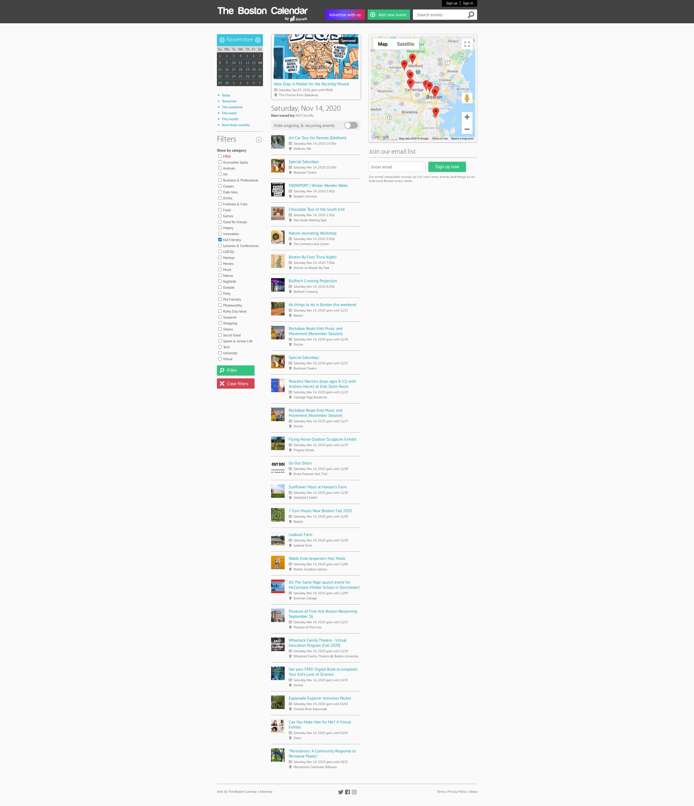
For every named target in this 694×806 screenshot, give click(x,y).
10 (234, 62)
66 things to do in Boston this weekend (322, 304)
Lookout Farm (300, 534)
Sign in (468, 3)
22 (220, 76)
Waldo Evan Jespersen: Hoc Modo (317, 558)
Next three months (236, 125)
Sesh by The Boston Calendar (237, 791)
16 (227, 69)
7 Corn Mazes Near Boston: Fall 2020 (320, 510)
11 (240, 62)
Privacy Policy (457, 791)
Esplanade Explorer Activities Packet (320, 698)
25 (240, 76)
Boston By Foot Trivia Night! (313, 256)
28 (260, 76)
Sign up (451, 3)
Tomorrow (229, 101)
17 (234, 69)
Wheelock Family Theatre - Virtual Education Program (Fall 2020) (317, 643)
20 (254, 69)
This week (229, 113)
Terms (441, 791)
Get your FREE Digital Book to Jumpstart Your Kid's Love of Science (323, 672)
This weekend (232, 107)
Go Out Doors (300, 463)
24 (234, 76)
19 (247, 69)
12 (247, 62)
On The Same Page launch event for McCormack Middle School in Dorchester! (324, 585)
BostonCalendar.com (262, 10)
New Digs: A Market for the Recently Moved (311, 83)
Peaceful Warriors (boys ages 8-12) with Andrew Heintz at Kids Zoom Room (322, 384)
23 (227, 76)
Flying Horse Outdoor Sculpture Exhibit (322, 439)
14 (260, 62)
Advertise (266, 791)
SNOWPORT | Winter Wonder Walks (318, 185)
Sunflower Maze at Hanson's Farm (318, 486)
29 (220, 83)
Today (226, 95)
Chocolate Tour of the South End (317, 209)
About (473, 791)
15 (220, 69)
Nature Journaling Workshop (312, 233)
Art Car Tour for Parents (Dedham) (317, 137)
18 (240, 69)
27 (254, 76)
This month (230, 119)
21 (260, 69)
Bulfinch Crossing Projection (313, 280)
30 (227, 83)
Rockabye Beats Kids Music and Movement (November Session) (315, 331)
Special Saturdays (304, 161)
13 (254, 62)
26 (247, 76)
